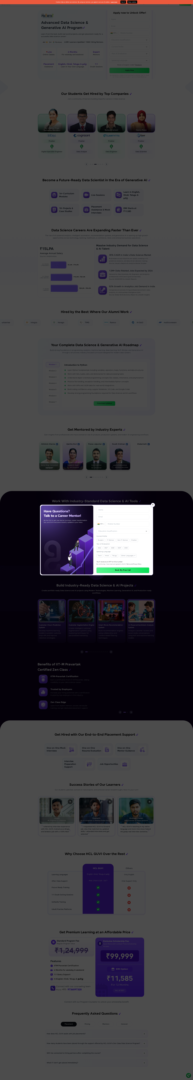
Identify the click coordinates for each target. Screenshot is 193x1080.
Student (101, 540)
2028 (112, 548)
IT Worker (110, 540)
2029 (119, 548)
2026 (99, 548)
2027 (106, 548)
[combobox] (122, 531)
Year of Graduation (103, 544)
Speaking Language (103, 551)
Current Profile (101, 536)
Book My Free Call (123, 570)
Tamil (100, 556)
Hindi (107, 556)
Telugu (114, 556)
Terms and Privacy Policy (133, 564)
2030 (126, 548)
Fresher (134, 540)
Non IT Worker (123, 540)
